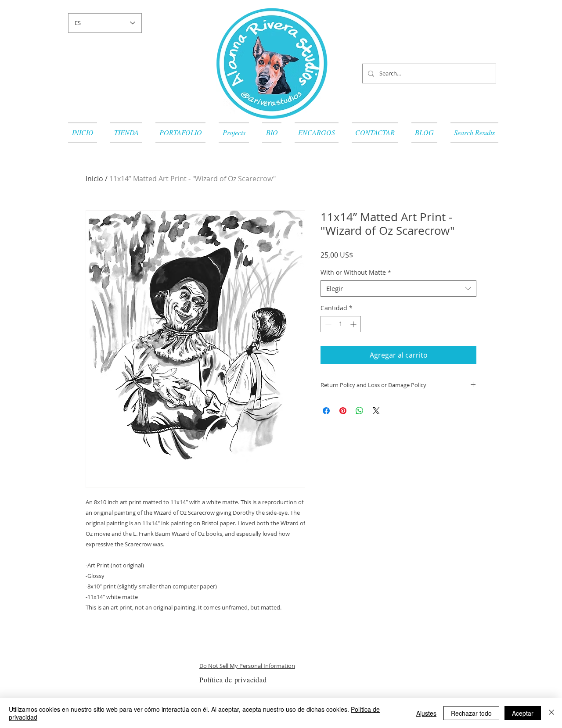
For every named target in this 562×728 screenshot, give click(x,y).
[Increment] (354, 324)
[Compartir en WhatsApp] (359, 410)
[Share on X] (376, 410)
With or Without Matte (356, 272)
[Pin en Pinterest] (343, 410)
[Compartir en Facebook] (326, 410)
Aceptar (522, 713)
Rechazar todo (471, 713)
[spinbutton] (341, 324)
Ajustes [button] (426, 713)
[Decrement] (327, 324)
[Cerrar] (551, 713)
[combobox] (398, 288)
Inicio (94, 178)
